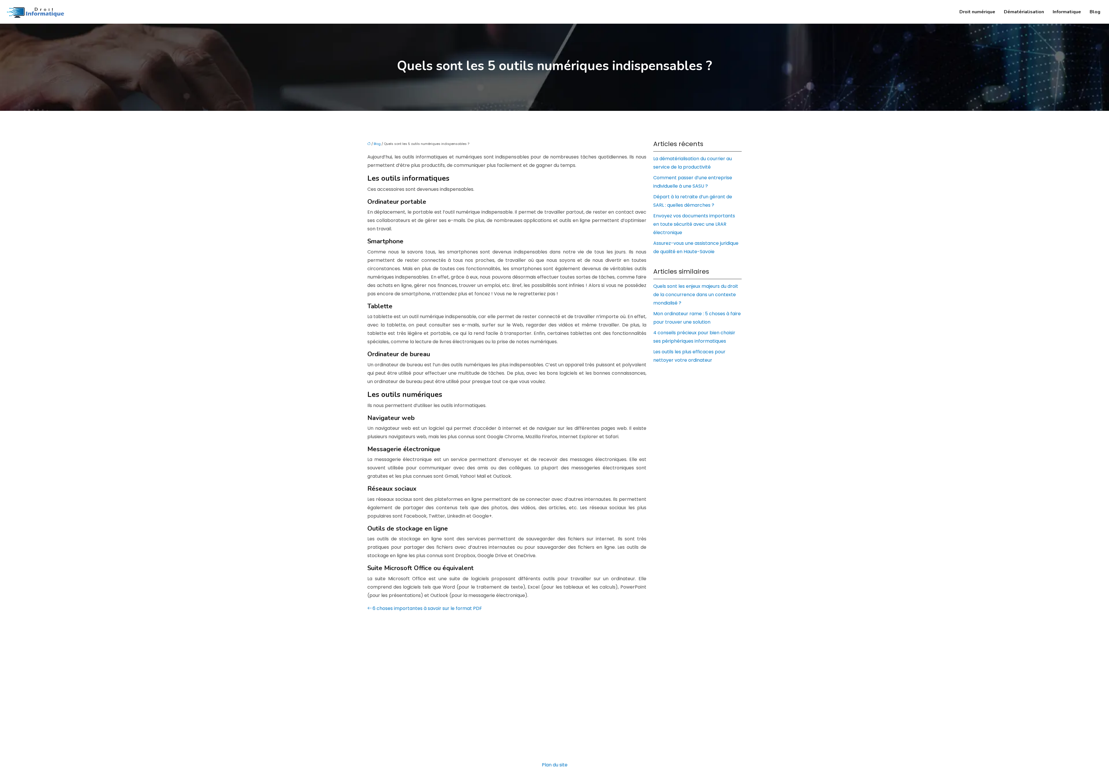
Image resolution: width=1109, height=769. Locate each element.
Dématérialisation (1024, 12)
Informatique (1067, 12)
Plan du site (554, 764)
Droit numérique (977, 12)
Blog (1095, 12)
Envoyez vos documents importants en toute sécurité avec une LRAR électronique (694, 224)
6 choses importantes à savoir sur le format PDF (427, 608)
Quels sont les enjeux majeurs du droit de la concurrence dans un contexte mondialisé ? (695, 294)
